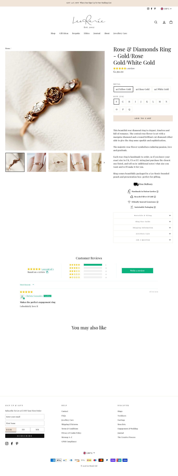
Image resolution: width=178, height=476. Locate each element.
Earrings (121, 420)
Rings (120, 411)
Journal (97, 33)
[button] (120, 68)
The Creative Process (126, 437)
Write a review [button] (137, 270)
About (107, 33)
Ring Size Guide (143, 221)
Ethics (87, 33)
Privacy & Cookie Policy (71, 433)
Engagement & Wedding (128, 428)
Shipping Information (143, 228)
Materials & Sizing (143, 215)
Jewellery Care (120, 33)
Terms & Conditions (70, 428)
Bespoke (76, 33)
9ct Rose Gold (142, 89)
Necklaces (122, 415)
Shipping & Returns (70, 424)
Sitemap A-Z (67, 437)
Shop (53, 33)
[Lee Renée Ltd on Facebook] (11, 443)
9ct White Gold (161, 89)
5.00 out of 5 (47, 269)
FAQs (64, 415)
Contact (65, 411)
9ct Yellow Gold (123, 89)
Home (7, 48)
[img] (26, 291)
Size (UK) (118, 96)
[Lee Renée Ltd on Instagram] (6, 443)
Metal (117, 84)
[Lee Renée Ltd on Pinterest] (17, 443)
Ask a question (143, 240)
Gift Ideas (63, 33)
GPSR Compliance (69, 441)
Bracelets (122, 424)
